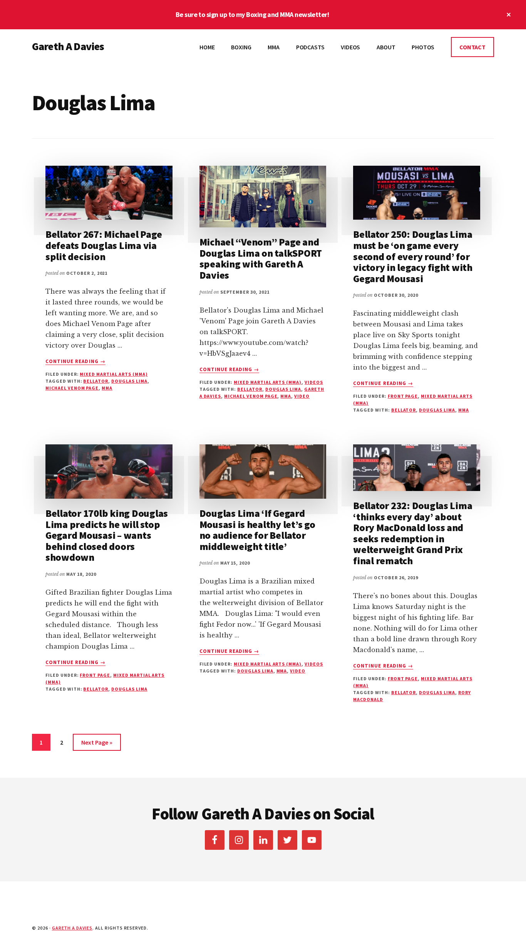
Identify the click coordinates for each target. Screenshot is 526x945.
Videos (314, 382)
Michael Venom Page (72, 388)
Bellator (95, 381)
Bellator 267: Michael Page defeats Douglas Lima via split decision (103, 245)
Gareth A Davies (68, 46)
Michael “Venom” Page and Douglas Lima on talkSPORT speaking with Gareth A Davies (260, 258)
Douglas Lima (129, 381)
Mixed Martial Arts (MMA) (113, 374)
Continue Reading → (75, 361)
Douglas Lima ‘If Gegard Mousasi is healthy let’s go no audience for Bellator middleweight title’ (257, 530)
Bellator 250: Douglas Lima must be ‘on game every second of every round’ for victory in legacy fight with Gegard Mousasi (412, 256)
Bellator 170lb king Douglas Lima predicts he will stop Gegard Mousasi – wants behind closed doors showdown (106, 535)
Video (302, 396)
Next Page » (96, 742)
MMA (107, 388)
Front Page (403, 396)
